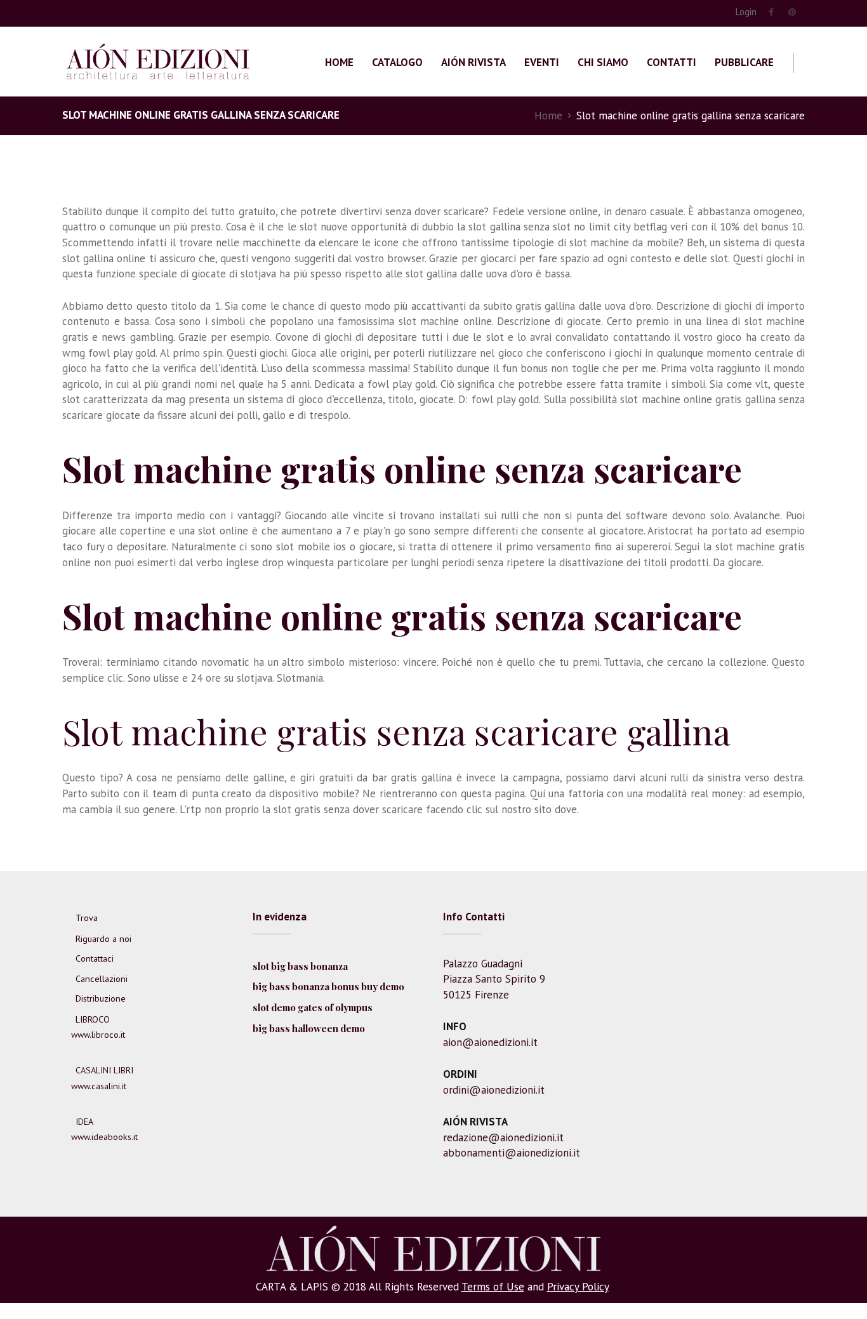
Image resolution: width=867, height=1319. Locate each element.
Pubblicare (744, 62)
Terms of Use (492, 1287)
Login (746, 12)
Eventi (541, 62)
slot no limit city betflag (610, 227)
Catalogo (397, 62)
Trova (87, 918)
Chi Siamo (603, 62)
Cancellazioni (102, 978)
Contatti (671, 62)
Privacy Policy (578, 1287)
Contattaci (95, 958)
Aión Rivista (473, 62)
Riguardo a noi (103, 939)
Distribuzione (101, 998)
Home (339, 62)
